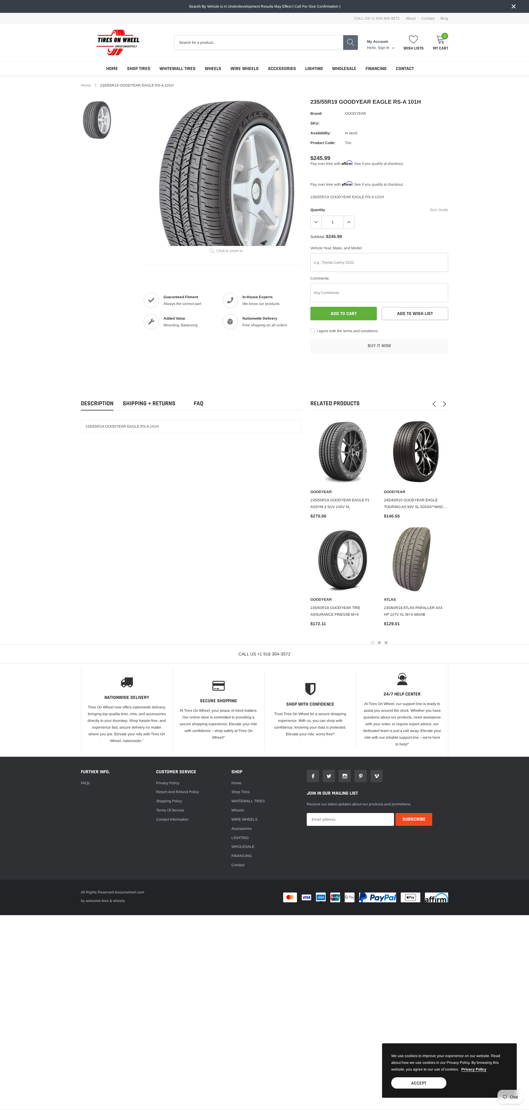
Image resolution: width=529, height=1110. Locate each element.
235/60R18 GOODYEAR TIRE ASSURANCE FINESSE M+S (335, 611)
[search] (350, 42)
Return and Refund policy (177, 792)
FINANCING (376, 68)
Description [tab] (97, 403)
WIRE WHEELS (245, 68)
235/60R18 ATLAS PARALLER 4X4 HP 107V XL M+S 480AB (413, 611)
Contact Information (172, 819)
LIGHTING (314, 68)
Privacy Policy (167, 783)
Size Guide (439, 210)
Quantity (317, 210)
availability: (320, 133)
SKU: (315, 123)
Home (112, 68)
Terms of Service (170, 810)
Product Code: (323, 143)
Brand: (316, 113)
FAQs (85, 783)
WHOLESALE (344, 68)
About (410, 18)
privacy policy (473, 1069)
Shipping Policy (169, 801)
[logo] (114, 42)
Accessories (282, 68)
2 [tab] (379, 642)
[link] (96, 120)
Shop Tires (138, 68)
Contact (428, 18)
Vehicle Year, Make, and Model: (336, 248)
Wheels (213, 68)
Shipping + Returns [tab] (149, 403)
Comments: (319, 278)
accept (418, 1083)
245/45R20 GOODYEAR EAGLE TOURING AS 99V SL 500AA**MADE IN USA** (414, 504)
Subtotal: (317, 237)
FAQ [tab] (198, 403)
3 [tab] (386, 642)
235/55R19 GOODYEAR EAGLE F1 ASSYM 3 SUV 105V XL (340, 503)
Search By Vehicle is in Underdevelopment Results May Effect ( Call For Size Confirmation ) (264, 6)
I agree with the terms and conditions (347, 331)
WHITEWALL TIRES (177, 68)
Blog (444, 18)
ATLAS (390, 599)
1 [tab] (372, 642)
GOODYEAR (355, 113)
